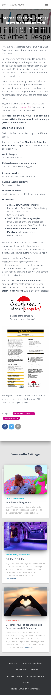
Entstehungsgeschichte (23, 414)
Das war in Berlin (14, 676)
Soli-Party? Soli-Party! (16, 559)
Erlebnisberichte (12, 621)
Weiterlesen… (12, 578)
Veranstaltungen (11, 418)
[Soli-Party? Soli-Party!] (25, 536)
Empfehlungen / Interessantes (18, 555)
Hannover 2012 (25, 107)
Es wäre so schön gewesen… (20, 502)
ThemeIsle (35, 689)
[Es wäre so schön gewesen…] (25, 479)
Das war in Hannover (35, 676)
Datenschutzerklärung (32, 663)
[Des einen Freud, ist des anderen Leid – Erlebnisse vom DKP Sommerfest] (25, 601)
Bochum (25, 683)
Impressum (13, 663)
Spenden (34, 670)
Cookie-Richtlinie (20, 670)
